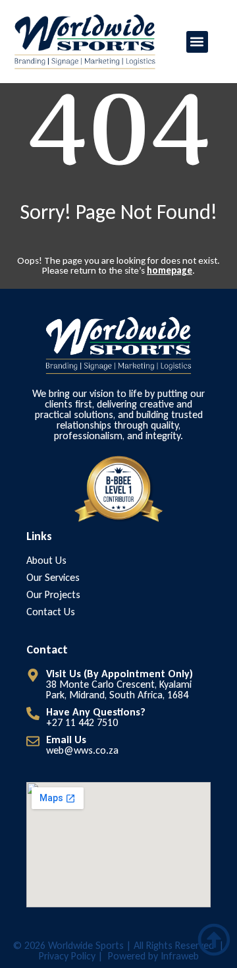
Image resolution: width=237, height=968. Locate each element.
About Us (46, 560)
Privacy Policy (67, 956)
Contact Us (50, 612)
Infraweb (180, 956)
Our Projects (53, 595)
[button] (197, 42)
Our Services (53, 577)
